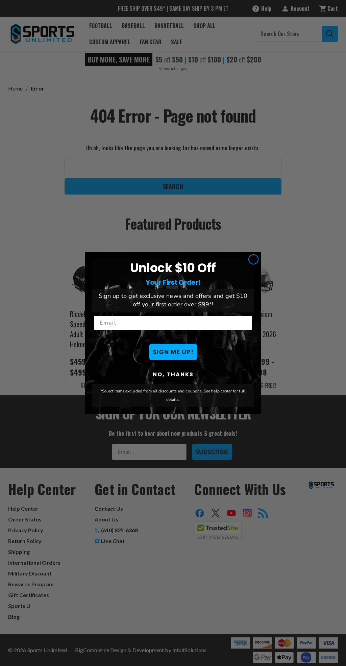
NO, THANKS (173, 374)
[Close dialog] (253, 259)
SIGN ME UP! (173, 352)
